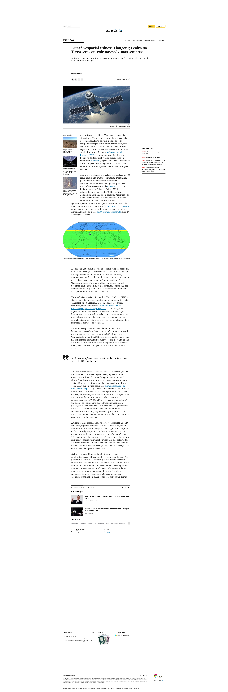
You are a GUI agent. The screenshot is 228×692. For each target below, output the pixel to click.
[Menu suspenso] (64, 30)
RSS (127, 688)
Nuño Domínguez (89, 513)
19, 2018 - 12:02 (77, 75)
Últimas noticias (147, 148)
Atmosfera (122, 523)
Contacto (65, 688)
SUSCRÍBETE (152, 26)
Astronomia (100, 523)
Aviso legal (79, 688)
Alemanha (95, 160)
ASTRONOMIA (147, 40)
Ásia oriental (83, 523)
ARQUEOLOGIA (161, 40)
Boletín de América (70, 636)
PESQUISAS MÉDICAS (137, 40)
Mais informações (76, 532)
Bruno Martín (76, 73)
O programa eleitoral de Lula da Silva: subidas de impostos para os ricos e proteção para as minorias (153, 162)
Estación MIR (114, 523)
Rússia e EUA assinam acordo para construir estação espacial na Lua (107, 510)
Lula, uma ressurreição (153, 157)
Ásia (95, 523)
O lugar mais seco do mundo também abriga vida (69, 151)
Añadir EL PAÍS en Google (123, 79)
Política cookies (86, 688)
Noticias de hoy (135, 688)
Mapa (102, 688)
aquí (108, 532)
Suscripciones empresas (120, 688)
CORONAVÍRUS (128, 40)
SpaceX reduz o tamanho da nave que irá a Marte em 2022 (107, 497)
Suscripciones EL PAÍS (109, 688)
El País (86, 501)
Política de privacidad (95, 688)
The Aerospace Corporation (116, 206)
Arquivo (100, 632)
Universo (90, 523)
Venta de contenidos (72, 688)
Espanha (111, 186)
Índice (130, 688)
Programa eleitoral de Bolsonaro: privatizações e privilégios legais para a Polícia (153, 169)
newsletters (68, 632)
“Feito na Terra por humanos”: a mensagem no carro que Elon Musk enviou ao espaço (70, 171)
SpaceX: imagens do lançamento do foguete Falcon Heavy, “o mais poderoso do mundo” (70, 193)
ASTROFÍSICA (154, 40)
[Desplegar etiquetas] (129, 523)
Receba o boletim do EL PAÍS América (84, 487)
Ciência (68, 40)
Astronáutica (74, 523)
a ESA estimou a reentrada (108, 212)
